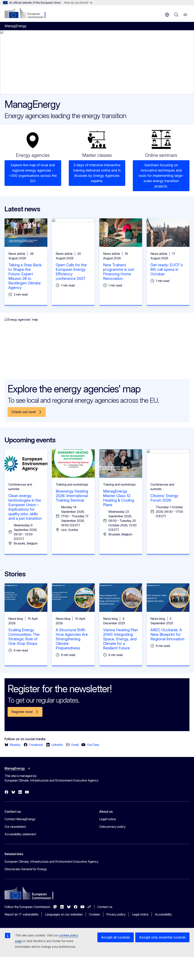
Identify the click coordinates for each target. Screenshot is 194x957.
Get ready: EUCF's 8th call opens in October (166, 269)
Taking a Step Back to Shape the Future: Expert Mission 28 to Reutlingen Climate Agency (25, 276)
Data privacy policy (112, 826)
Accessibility (163, 914)
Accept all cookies (115, 937)
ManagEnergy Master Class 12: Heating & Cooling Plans (118, 498)
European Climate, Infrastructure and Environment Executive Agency (52, 861)
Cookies (94, 914)
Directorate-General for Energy (26, 869)
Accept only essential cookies (162, 937)
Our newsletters (15, 826)
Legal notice (107, 819)
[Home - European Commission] (28, 13)
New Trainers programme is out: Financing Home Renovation (119, 272)
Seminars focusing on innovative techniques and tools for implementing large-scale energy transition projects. (161, 175)
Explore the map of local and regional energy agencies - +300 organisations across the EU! (33, 173)
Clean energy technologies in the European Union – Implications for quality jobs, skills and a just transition (25, 507)
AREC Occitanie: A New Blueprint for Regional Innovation (167, 634)
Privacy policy (116, 914)
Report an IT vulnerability (22, 914)
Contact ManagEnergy (20, 819)
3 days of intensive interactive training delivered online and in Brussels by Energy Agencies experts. (97, 173)
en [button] (167, 15)
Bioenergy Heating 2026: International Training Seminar (72, 496)
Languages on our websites (64, 914)
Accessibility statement (20, 834)
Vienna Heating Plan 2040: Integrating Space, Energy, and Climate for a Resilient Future (120, 639)
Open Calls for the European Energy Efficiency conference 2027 (71, 272)
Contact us (104, 907)
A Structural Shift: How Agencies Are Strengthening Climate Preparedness (72, 639)
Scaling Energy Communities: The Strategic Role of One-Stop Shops (24, 637)
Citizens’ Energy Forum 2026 (164, 498)
